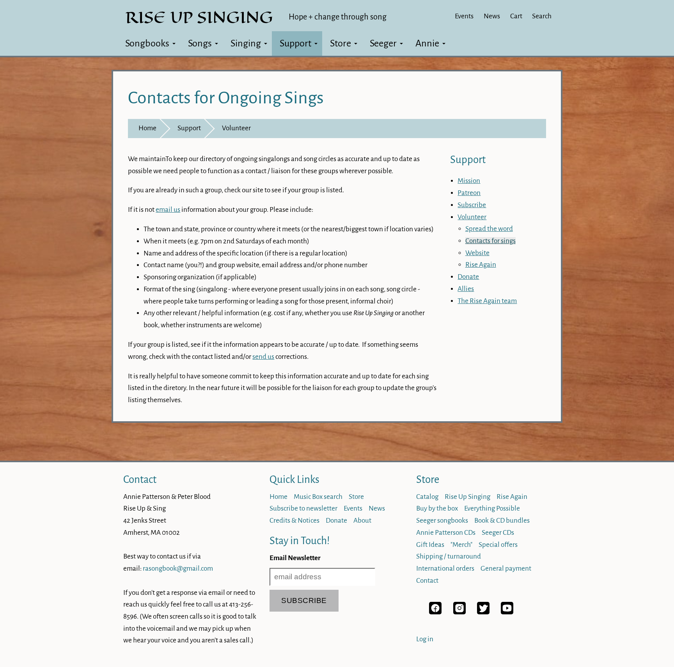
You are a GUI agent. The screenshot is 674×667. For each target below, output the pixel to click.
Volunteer (236, 128)
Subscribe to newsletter (303, 508)
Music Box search (318, 496)
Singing (246, 43)
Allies (466, 289)
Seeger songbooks (442, 520)
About (362, 520)
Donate (468, 276)
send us (263, 356)
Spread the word (489, 228)
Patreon (469, 193)
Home (147, 128)
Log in (424, 639)
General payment (506, 568)
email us (168, 209)
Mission (469, 180)
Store (340, 43)
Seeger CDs (498, 532)
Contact (139, 479)
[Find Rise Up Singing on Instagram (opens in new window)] (459, 612)
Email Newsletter (295, 558)
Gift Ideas (430, 544)
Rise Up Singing (467, 496)
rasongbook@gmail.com (178, 568)
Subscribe (472, 205)
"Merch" (461, 544)
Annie (427, 43)
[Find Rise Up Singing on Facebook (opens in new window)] (435, 612)
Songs (200, 43)
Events (464, 16)
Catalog (427, 496)
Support (295, 43)
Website (477, 253)
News (492, 16)
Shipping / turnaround (448, 556)
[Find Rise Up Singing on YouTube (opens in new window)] (507, 612)
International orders (445, 568)
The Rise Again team (487, 301)
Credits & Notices (294, 520)
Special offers (498, 544)
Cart (516, 16)
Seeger (383, 43)
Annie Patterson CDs (445, 532)
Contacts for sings (490, 241)
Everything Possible (492, 508)
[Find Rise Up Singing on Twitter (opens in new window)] (483, 612)
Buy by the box (437, 508)
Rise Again (480, 264)
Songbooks (147, 43)
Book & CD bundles (502, 520)
